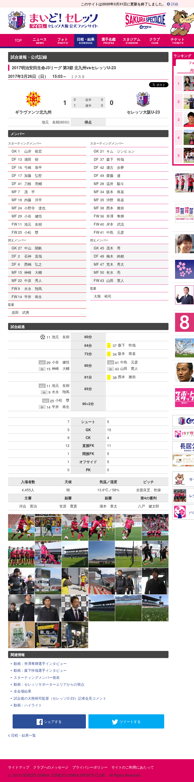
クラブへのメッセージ (50, 767)
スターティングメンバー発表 (37, 677)
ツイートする (130, 721)
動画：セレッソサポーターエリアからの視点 (49, 684)
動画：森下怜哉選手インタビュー (40, 670)
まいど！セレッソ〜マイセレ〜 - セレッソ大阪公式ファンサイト (53, 20)
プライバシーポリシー (90, 767)
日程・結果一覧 (23, 735)
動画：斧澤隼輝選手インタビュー (40, 663)
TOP (18, 40)
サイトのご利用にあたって (132, 767)
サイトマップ (18, 767)
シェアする (53, 721)
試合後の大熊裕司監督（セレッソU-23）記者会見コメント (60, 698)
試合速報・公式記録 (29, 57)
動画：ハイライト (28, 704)
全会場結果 (22, 691)
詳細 (174, 3)
